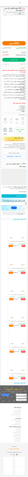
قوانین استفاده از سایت (16, 411)
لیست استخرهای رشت (16, 432)
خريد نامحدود (17, 122)
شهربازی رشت (17, 428)
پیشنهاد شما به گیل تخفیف (15, 424)
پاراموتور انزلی (17, 438)
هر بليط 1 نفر (11, 122)
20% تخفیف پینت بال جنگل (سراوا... (17, 241)
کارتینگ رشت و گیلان (16, 435)
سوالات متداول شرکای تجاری (15, 414)
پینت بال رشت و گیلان (16, 436)
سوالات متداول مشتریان (16, 419)
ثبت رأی (14, 208)
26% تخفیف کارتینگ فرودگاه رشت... (17, 268)
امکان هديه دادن (5, 122)
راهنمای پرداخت (17, 422)
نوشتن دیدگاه (20, 213)
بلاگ (19, 408)
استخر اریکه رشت (17, 441)
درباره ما (18, 416)
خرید (10, 245)
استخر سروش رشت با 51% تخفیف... (17, 321)
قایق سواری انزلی (17, 433)
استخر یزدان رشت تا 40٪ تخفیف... (17, 347)
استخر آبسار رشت (17, 439)
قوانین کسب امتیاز (17, 410)
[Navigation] (19, 3)
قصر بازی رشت (17, 429)
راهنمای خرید (18, 421)
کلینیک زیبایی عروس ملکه (21, 186)
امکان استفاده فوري (22, 122)
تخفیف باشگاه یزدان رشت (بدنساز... (17, 373)
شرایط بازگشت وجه (17, 413)
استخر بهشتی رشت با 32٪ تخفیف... (17, 294)
